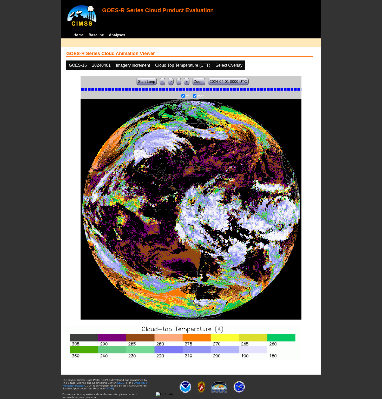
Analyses (117, 35)
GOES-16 (78, 65)
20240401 (101, 65)
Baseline (96, 35)
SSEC (120, 382)
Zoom (198, 81)
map (201, 96)
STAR (109, 388)
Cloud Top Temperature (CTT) (182, 65)
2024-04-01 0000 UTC (228, 81)
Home (79, 35)
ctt (187, 96)
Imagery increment (133, 65)
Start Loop (146, 81)
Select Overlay (228, 65)
